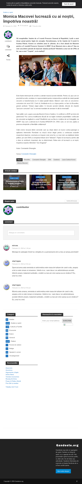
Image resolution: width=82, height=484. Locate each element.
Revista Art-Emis (11, 379)
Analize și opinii (8, 12)
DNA (49, 159)
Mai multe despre (63, 471)
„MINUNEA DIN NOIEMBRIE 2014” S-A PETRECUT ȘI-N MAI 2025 (41, 182)
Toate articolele (72, 201)
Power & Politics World (13, 381)
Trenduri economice (12, 377)
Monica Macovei (22, 163)
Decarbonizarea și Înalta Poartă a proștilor (15, 182)
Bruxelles (27, 159)
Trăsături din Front (12, 387)
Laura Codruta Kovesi (68, 159)
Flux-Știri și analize (12, 383)
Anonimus (9, 370)
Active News (10, 374)
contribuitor (8, 41)
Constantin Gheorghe (28, 154)
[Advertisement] (22, 410)
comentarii (8, 50)
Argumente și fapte (12, 372)
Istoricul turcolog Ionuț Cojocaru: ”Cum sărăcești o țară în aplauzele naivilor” (67, 182)
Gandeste (57, 159)
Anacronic (9, 368)
